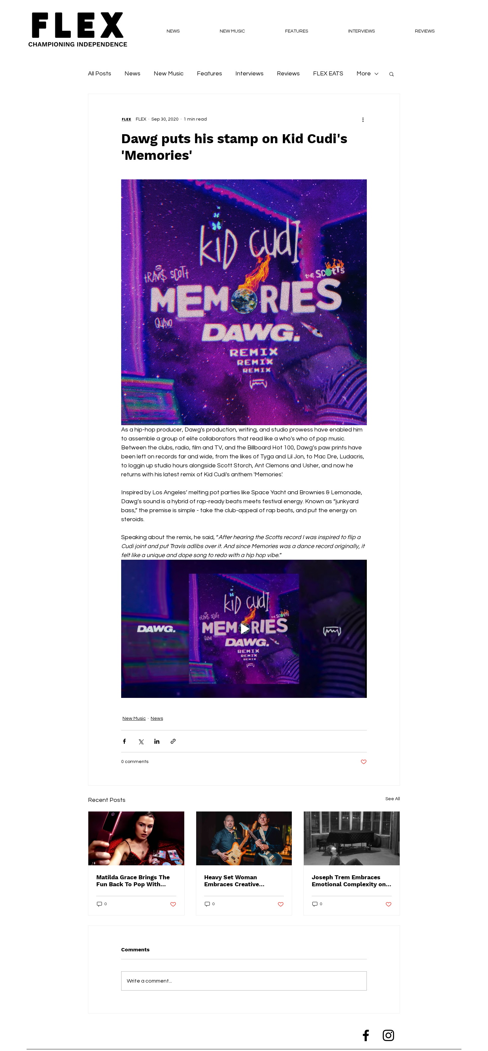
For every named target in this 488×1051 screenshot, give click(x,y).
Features (209, 73)
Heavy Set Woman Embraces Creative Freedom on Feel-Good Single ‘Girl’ (237, 881)
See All (392, 799)
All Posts (99, 73)
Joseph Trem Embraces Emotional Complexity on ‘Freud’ (349, 881)
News (132, 73)
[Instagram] (388, 1035)
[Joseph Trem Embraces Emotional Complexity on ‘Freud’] (352, 838)
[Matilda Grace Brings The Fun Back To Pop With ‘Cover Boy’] (136, 838)
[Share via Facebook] (124, 741)
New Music (169, 73)
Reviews (288, 73)
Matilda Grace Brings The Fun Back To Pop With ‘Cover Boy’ (133, 881)
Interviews (249, 73)
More (364, 73)
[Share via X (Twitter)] (140, 741)
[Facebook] (365, 1035)
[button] (391, 73)
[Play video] (244, 629)
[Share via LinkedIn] (157, 741)
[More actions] (363, 119)
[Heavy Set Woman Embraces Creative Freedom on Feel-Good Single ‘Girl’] (244, 838)
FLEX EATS (328, 73)
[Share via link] (173, 741)
